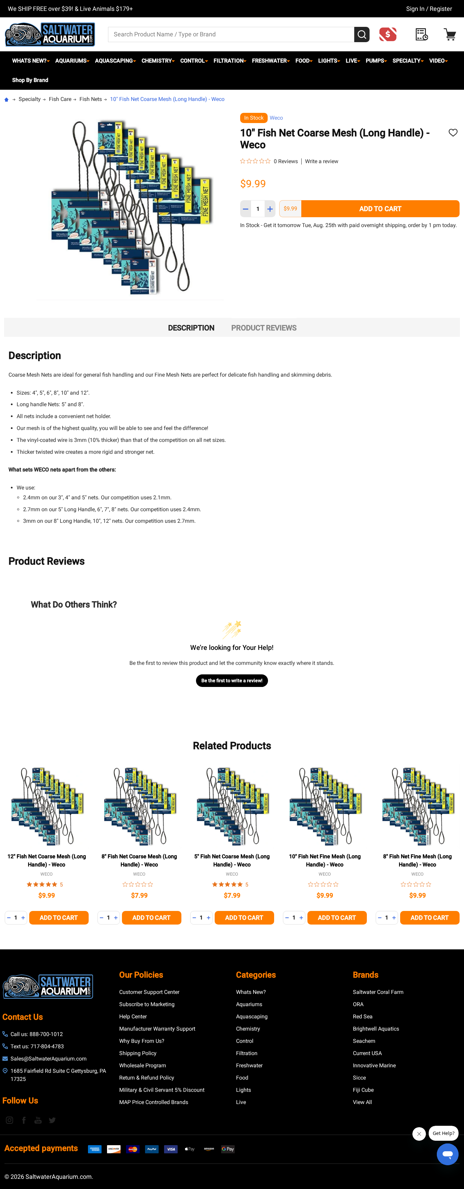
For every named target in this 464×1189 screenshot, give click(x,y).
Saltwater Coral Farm (378, 992)
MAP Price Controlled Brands (153, 1102)
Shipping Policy (138, 1053)
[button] (389, 34)
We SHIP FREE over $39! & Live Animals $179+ (70, 8)
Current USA (367, 1053)
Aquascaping (114, 60)
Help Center (133, 1016)
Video (437, 60)
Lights (327, 60)
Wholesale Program (142, 1065)
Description (191, 328)
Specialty (407, 60)
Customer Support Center (149, 992)
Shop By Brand (30, 80)
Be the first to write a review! (232, 680)
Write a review (321, 161)
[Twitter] (52, 1120)
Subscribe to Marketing (147, 1004)
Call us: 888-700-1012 (37, 1034)
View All (362, 1102)
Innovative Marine (374, 1065)
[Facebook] (24, 1120)
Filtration (229, 60)
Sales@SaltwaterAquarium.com (49, 1058)
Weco (276, 118)
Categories (256, 975)
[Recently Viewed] (424, 34)
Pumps (375, 60)
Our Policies (141, 975)
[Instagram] (9, 1120)
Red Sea (363, 1016)
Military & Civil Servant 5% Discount (161, 1090)
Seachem (364, 1041)
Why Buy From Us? (141, 1041)
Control (192, 60)
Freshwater (269, 60)
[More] (48, 60)
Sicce (359, 1077)
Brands (365, 975)
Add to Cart (380, 209)
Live (351, 60)
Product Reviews (264, 328)
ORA (358, 1004)
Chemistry (157, 60)
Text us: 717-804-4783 (37, 1046)
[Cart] (452, 34)
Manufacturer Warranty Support (157, 1029)
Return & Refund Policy (146, 1077)
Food (302, 60)
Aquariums (71, 60)
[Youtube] (38, 1120)
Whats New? (29, 60)
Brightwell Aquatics (376, 1029)
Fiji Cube (363, 1090)
